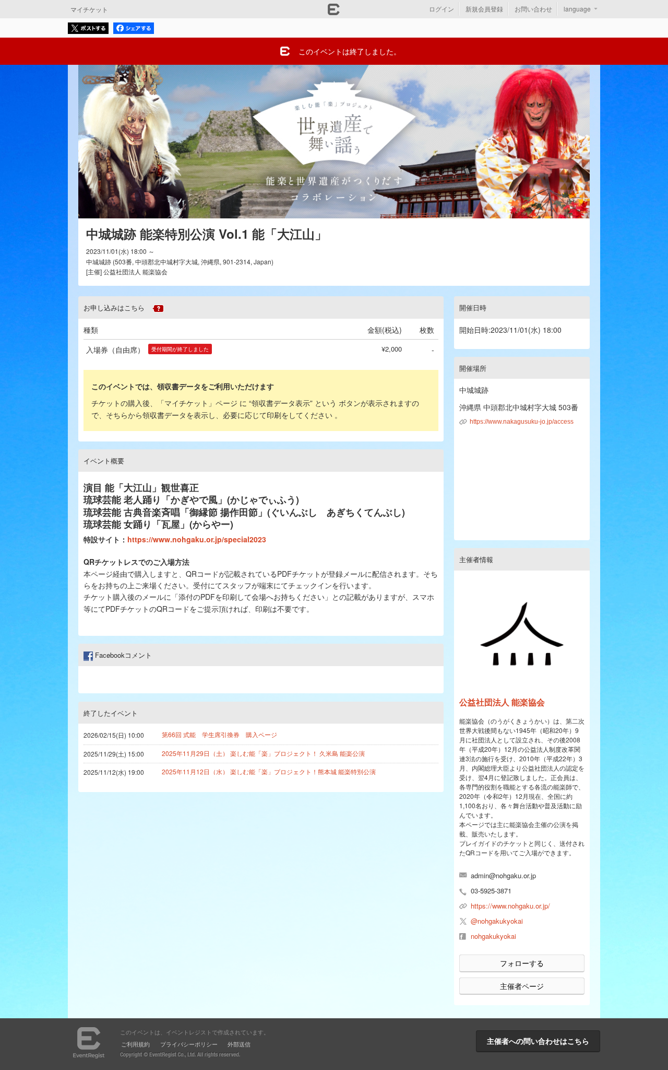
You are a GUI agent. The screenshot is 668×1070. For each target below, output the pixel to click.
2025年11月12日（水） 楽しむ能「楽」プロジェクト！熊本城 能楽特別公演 (269, 771)
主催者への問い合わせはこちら (538, 1041)
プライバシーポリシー (189, 1044)
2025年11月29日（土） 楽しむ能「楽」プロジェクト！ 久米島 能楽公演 (263, 753)
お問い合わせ (533, 8)
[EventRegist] (333, 12)
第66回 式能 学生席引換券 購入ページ (219, 734)
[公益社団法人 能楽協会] (521, 634)
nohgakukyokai (493, 936)
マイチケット (89, 9)
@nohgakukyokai (497, 921)
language (577, 8)
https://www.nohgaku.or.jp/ (510, 906)
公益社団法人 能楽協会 (502, 702)
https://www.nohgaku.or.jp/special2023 (196, 539)
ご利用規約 (135, 1044)
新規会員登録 (484, 8)
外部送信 (239, 1044)
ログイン (441, 8)
